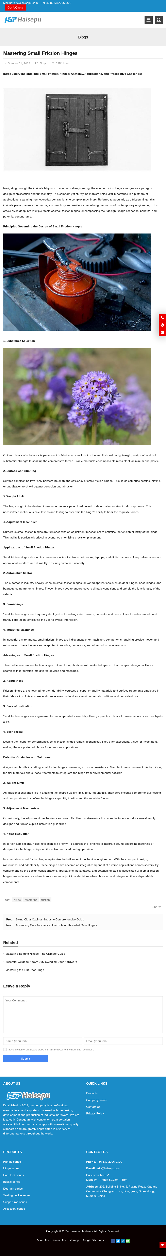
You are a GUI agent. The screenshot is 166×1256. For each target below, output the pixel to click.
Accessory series (14, 1208)
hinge (17, 899)
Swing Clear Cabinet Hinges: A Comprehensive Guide (50, 919)
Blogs (83, 37)
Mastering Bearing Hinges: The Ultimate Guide (35, 953)
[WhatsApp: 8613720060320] (162, 325)
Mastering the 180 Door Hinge (24, 969)
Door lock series (13, 1175)
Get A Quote (15, 7)
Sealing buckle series (16, 1195)
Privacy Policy (95, 1113)
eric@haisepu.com (26, 2)
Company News (96, 1100)
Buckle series (11, 1181)
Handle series (12, 1161)
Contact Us (93, 1106)
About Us (43, 1240)
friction (45, 899)
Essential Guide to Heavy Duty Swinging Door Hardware (41, 961)
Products (92, 1093)
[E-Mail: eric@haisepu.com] (162, 332)
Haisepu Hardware (81, 1231)
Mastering (31, 899)
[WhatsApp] (127, 1242)
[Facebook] (113, 1242)
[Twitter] (118, 1242)
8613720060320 (60, 2)
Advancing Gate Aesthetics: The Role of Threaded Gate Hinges (56, 925)
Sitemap (73, 1240)
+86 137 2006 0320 (109, 1161)
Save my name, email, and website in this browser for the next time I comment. (51, 1049)
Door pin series (13, 1188)
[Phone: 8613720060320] (162, 317)
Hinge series (11, 1168)
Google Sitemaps (93, 1240)
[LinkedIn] (122, 1242)
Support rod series (15, 1202)
